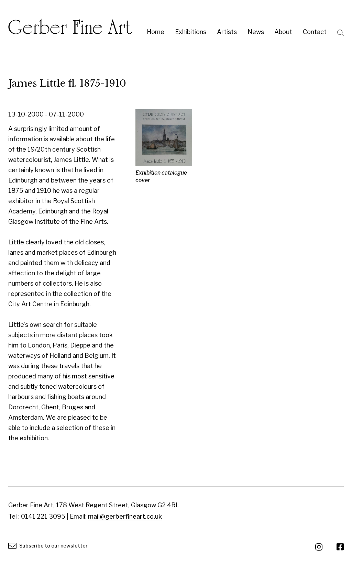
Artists (227, 31)
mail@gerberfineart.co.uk (125, 516)
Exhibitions (190, 31)
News (256, 31)
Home (155, 31)
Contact (315, 31)
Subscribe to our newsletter (53, 546)
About (283, 31)
